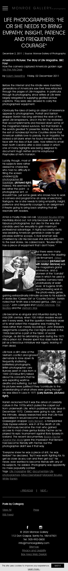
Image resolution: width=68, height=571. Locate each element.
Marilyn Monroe (45, 304)
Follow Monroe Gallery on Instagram (41, 527)
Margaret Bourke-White (50, 217)
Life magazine (17, 471)
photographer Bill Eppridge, (12, 179)
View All (6, 509)
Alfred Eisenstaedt (48, 259)
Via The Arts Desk (12, 69)
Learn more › (34, 569)
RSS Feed (7, 514)
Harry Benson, (36, 421)
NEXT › (44, 490)
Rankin (13, 478)
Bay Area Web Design (34, 554)
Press (36, 509)
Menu (5, 8)
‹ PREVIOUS (26, 490)
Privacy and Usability (34, 550)
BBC (29, 471)
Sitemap (34, 546)
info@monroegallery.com (34, 543)
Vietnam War (29, 308)
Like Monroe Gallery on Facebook (27, 527)
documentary (41, 471)
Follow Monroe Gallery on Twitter (34, 527)
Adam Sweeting (15, 75)
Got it (58, 565)
